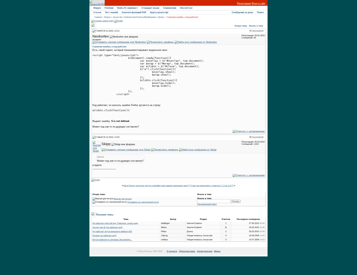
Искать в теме (256, 26)
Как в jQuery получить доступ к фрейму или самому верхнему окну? (156, 185)
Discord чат (186, 8)
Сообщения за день (242, 12)
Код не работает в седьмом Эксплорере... (112, 239)
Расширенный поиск (207, 204)
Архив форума (204, 251)
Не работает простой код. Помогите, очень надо (115, 223)
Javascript (117, 17)
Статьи (97, 12)
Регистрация (244, 3)
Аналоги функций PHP (134, 12)
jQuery (161, 17)
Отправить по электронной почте (143, 202)
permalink (258, 31)
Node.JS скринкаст (127, 8)
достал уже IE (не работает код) (107, 227)
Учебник (108, 8)
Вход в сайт (258, 3)
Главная (98, 17)
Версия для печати (123, 199)
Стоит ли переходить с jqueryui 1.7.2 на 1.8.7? (212, 185)
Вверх (217, 251)
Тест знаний (111, 12)
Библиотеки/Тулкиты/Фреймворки (140, 17)
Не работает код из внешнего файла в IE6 (112, 231)
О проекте (172, 251)
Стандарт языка (150, 8)
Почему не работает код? (104, 235)
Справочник (169, 8)
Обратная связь (187, 251)
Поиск (260, 12)
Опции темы (240, 26)
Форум (97, 8)
